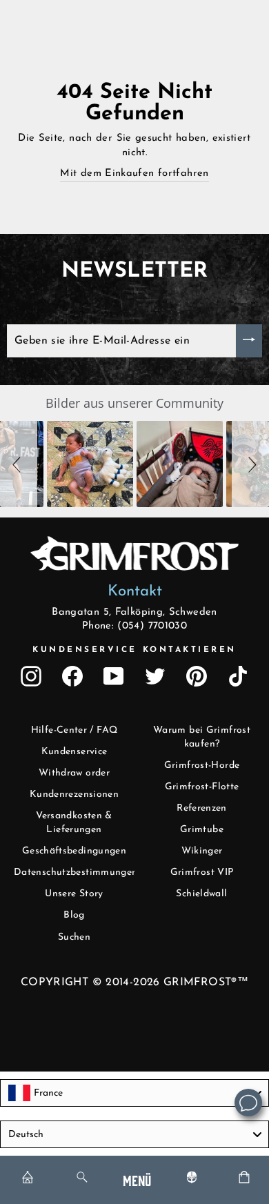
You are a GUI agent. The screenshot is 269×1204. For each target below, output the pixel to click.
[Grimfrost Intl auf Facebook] (72, 676)
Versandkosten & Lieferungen (74, 823)
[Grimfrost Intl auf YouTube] (113, 676)
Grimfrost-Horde (202, 765)
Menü (137, 1179)
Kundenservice (74, 752)
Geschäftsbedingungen (74, 851)
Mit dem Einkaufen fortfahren (134, 173)
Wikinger (202, 851)
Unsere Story (74, 894)
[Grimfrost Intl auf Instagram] (31, 676)
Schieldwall (201, 894)
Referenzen (202, 808)
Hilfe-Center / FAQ (74, 730)
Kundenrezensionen (74, 794)
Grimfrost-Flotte (202, 787)
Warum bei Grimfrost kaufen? (201, 737)
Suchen (74, 937)
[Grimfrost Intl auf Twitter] (155, 676)
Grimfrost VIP (202, 872)
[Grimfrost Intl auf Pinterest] (196, 676)
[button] (18, 464)
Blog (73, 915)
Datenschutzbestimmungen (75, 872)
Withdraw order (74, 773)
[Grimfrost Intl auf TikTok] (238, 676)
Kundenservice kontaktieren (134, 650)
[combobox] (134, 1093)
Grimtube (201, 830)
